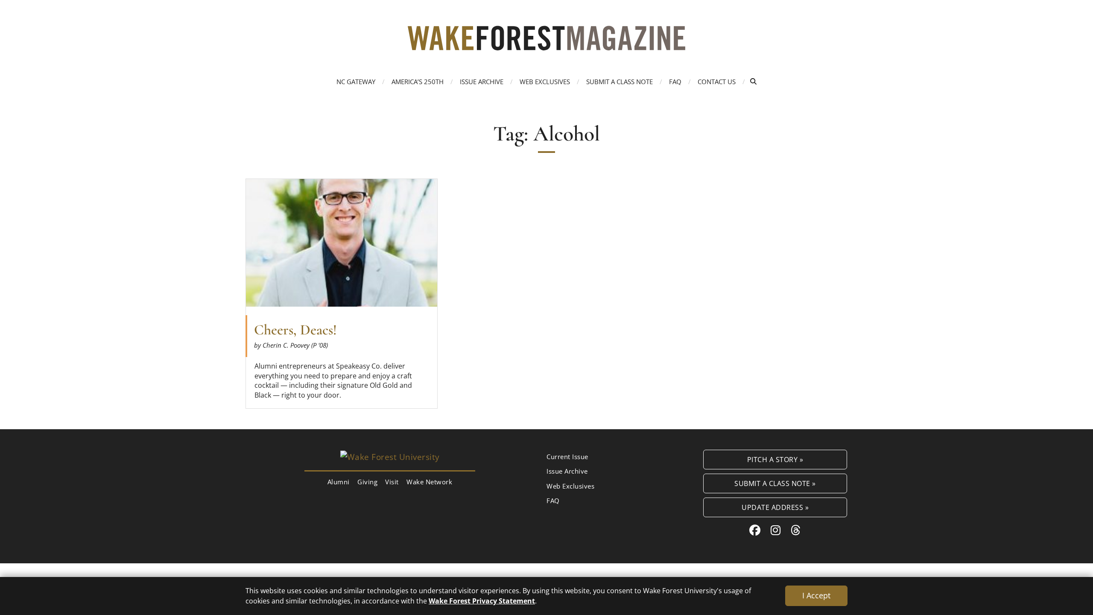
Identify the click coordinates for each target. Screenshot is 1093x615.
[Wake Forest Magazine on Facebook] (755, 530)
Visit (392, 481)
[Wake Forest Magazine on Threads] (796, 530)
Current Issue (567, 456)
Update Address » (775, 507)
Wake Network (429, 481)
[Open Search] (753, 81)
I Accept (816, 595)
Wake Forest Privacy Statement (482, 601)
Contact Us (717, 81)
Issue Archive (481, 81)
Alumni (338, 481)
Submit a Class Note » (775, 483)
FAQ (675, 81)
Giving (367, 481)
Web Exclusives (545, 81)
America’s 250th (418, 81)
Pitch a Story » (775, 459)
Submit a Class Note (619, 81)
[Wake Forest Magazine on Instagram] (776, 530)
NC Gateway (355, 81)
